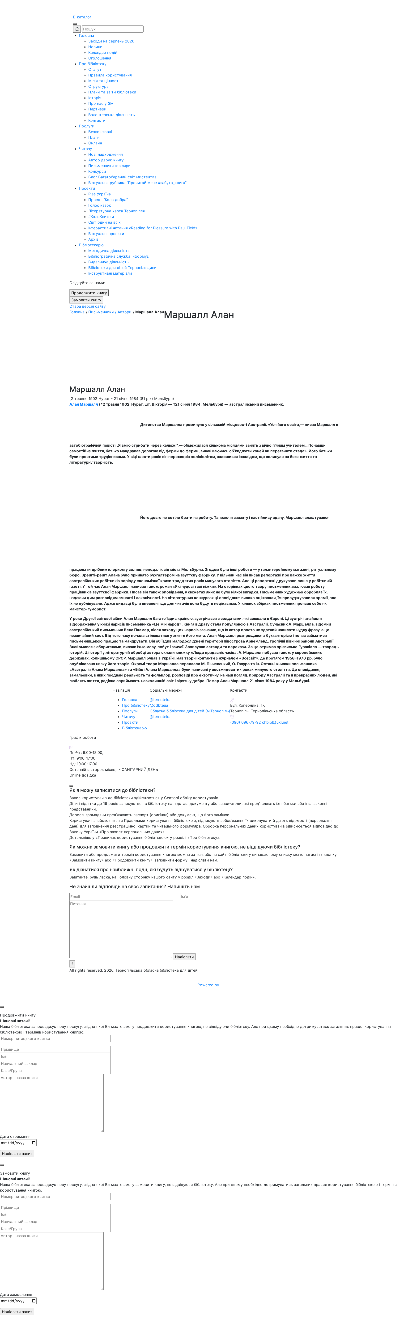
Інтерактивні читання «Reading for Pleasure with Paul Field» (143, 228)
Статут (95, 69)
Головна (86, 35)
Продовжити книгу (89, 292)
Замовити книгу (86, 300)
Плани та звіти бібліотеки (112, 92)
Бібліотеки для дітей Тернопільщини (122, 267)
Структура (98, 86)
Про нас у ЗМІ (101, 103)
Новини (95, 46)
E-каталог (82, 17)
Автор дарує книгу (106, 160)
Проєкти (87, 188)
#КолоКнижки (101, 216)
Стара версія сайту (87, 306)
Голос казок (99, 205)
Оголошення (99, 58)
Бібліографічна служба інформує (118, 256)
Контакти (97, 120)
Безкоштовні (100, 131)
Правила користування (110, 75)
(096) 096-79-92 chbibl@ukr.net (259, 722)
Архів (93, 239)
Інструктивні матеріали (110, 273)
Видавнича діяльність (108, 262)
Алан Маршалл (83, 404)
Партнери (97, 109)
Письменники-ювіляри (109, 165)
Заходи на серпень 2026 (111, 41)
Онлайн (95, 143)
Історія (94, 97)
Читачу (85, 148)
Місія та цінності (103, 80)
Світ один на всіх (104, 222)
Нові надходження (105, 154)
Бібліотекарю (91, 245)
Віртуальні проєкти (106, 233)
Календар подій (102, 52)
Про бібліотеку (92, 63)
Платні (94, 137)
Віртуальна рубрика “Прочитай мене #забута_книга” (137, 182)
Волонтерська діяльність (111, 114)
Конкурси (97, 171)
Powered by (209, 985)
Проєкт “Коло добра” (108, 199)
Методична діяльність (109, 250)
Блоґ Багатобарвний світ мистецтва (122, 177)
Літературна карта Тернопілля (116, 211)
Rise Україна (99, 194)
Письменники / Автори (110, 312)
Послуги (86, 126)
